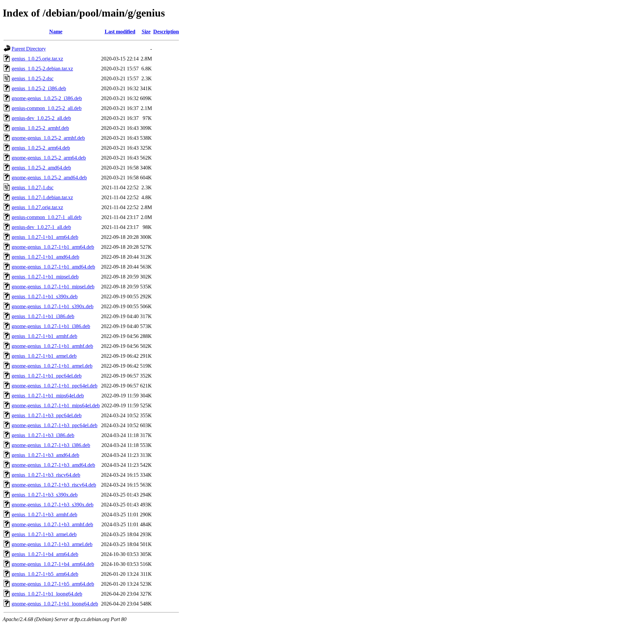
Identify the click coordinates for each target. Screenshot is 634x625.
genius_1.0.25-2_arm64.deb (41, 148)
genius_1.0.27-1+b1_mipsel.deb (45, 276)
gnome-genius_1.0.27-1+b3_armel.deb (52, 544)
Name (55, 31)
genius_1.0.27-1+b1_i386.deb (43, 316)
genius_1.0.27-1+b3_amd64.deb (45, 455)
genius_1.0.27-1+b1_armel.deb (44, 356)
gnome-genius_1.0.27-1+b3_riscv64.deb (54, 485)
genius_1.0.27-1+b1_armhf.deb (44, 336)
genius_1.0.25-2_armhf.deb (40, 128)
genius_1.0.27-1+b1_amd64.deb (45, 257)
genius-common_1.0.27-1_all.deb (47, 217)
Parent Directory (29, 49)
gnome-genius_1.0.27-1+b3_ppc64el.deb (54, 425)
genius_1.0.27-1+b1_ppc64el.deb (47, 376)
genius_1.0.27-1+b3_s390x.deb (45, 494)
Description (166, 31)
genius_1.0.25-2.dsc (32, 78)
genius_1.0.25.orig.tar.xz (37, 58)
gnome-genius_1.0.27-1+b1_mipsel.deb (53, 286)
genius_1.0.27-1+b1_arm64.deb (45, 237)
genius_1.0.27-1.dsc (32, 187)
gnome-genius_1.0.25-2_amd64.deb (49, 177)
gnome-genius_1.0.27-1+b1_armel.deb (52, 366)
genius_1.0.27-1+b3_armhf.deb (44, 514)
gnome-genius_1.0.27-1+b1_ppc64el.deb (54, 385)
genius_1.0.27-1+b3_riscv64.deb (46, 475)
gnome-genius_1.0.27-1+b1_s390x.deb (52, 306)
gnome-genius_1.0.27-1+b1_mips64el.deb (56, 405)
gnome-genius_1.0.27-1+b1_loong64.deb (55, 604)
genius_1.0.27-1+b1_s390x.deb (45, 296)
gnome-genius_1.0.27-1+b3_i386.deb (51, 445)
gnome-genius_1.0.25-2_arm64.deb (49, 158)
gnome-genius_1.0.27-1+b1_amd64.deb (53, 267)
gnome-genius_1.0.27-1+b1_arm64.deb (53, 247)
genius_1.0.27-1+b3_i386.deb (43, 435)
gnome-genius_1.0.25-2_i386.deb (47, 98)
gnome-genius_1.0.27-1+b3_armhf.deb (52, 524)
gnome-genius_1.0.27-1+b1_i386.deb (51, 326)
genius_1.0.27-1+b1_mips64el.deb (48, 395)
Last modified (120, 31)
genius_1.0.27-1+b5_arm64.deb (45, 574)
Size (146, 31)
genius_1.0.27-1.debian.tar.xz (42, 197)
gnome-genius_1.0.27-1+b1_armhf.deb (52, 346)
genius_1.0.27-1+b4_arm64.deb (45, 554)
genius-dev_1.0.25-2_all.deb (41, 118)
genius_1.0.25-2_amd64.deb (41, 167)
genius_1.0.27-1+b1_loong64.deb (47, 594)
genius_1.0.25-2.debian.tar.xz (42, 68)
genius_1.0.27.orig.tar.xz (37, 207)
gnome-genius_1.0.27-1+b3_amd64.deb (53, 465)
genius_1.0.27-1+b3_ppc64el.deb (47, 415)
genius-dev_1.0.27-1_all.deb (41, 227)
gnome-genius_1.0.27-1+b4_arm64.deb (53, 564)
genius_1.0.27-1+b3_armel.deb (44, 534)
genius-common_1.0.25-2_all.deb (47, 108)
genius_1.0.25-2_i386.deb (39, 88)
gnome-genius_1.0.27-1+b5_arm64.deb (53, 584)
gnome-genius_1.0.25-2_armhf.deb (48, 138)
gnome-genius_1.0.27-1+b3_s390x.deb (52, 504)
